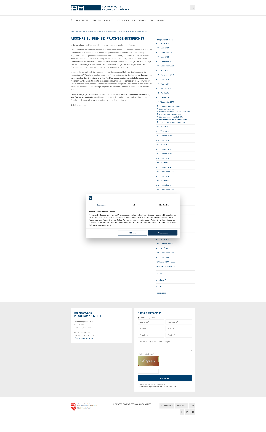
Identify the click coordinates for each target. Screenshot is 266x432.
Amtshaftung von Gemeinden (170, 114)
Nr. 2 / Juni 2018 (162, 79)
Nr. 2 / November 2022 (165, 52)
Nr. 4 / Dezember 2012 (165, 185)
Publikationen (139, 20)
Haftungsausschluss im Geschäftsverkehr (174, 112)
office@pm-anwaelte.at (83, 338)
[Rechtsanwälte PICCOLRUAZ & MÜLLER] (112, 8)
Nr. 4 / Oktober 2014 (164, 154)
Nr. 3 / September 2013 (165, 172)
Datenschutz (167, 406)
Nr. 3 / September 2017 (165, 88)
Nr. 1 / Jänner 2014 (163, 167)
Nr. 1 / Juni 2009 (162, 257)
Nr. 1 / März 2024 (162, 43)
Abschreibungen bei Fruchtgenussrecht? (174, 120)
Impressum (181, 406)
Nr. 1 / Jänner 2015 (163, 149)
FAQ (151, 20)
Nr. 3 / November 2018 (165, 75)
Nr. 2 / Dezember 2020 (165, 61)
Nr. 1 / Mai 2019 (162, 70)
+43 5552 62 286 (84, 332)
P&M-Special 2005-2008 (165, 262)
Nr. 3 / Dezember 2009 (165, 244)
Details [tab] (133, 205)
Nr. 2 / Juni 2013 (162, 176)
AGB (192, 406)
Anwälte (108, 20)
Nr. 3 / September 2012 (165, 190)
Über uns (96, 20)
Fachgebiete (82, 20)
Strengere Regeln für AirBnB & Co (171, 117)
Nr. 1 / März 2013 (162, 181)
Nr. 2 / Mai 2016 (162, 127)
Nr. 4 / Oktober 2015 (164, 136)
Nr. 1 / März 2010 (162, 239)
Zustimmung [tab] (102, 205)
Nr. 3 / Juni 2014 (162, 158)
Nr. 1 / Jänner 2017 (163, 97)
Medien (159, 274)
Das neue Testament (166, 109)
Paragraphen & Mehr (164, 40)
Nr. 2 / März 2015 (162, 145)
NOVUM (159, 287)
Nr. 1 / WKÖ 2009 (162, 248)
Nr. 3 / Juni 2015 (162, 140)
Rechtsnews (122, 20)
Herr (143, 317)
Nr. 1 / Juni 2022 (162, 57)
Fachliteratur (161, 293)
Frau (153, 317)
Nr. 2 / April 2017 (162, 93)
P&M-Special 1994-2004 (165, 266)
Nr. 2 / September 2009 (165, 253)
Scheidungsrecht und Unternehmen (172, 122)
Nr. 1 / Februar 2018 (164, 84)
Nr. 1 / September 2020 (165, 66)
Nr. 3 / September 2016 (165, 102)
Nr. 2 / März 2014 (162, 163)
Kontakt (161, 20)
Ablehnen (132, 233)
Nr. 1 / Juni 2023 (162, 48)
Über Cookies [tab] (164, 205)
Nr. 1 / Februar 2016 (164, 131)
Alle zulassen (163, 233)
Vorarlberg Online (163, 280)
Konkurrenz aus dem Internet (169, 106)
